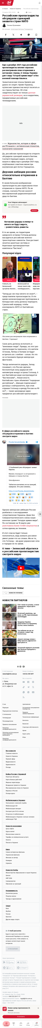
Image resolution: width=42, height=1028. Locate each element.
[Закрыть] (38, 1008)
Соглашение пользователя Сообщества (31, 708)
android (8, 962)
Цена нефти (10, 829)
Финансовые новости (13, 834)
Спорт (8, 906)
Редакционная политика (10, 711)
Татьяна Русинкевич (14, 25)
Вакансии (25, 723)
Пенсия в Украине (12, 842)
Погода (8, 767)
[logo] (9, 3)
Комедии (9, 860)
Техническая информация (31, 717)
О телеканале (7, 714)
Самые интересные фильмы (15, 852)
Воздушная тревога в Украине (16, 785)
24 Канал (5, 8)
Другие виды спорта (12, 919)
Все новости (11, 751)
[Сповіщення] (39, 3)
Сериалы (9, 863)
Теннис (8, 914)
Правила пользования (10, 724)
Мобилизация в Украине (15, 800)
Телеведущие (7, 717)
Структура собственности (30, 727)
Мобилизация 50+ (12, 806)
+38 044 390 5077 (28, 674)
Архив (24, 730)
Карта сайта (26, 734)
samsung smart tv (22, 968)
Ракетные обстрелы (12, 777)
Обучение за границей (13, 884)
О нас (4, 704)
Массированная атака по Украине (17, 788)
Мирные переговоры (13, 782)
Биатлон (8, 917)
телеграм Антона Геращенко (22, 29)
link (24, 682)
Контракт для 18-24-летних (15, 811)
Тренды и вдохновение (13, 899)
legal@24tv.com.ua (26, 998)
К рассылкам (13, 949)
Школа (8, 875)
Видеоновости (10, 762)
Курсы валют (10, 831)
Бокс (7, 908)
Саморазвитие (10, 881)
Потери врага (10, 793)
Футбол (8, 911)
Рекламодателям (8, 721)
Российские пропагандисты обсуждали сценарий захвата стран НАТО (31, 8)
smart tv (8, 968)
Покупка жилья (11, 896)
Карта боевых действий (14, 779)
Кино (8, 849)
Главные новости (12, 753)
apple (22, 962)
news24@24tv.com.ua (10, 674)
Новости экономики (14, 826)
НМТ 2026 (9, 878)
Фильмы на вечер (12, 858)
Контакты (25, 720)
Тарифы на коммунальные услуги (17, 837)
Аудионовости (10, 764)
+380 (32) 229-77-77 (14, 996)
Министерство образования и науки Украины (21, 873)
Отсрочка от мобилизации (15, 814)
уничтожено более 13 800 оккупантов (19, 526)
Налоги (8, 840)
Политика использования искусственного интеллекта (11, 734)
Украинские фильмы (13, 855)
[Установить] (21, 1012)
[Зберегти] (36, 34)
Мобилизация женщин (13, 808)
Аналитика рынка (12, 893)
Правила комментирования (28, 713)
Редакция (5, 707)
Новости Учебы (12, 870)
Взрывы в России (11, 791)
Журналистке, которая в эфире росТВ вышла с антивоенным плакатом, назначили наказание (20, 146)
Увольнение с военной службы (16, 803)
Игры (24, 737)
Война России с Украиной (16, 774)
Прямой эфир (10, 759)
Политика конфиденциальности (9, 728)
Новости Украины (15, 8)
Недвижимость (12, 891)
